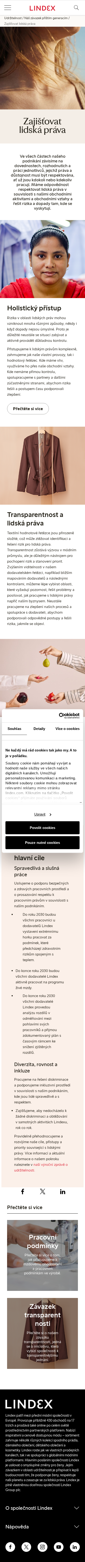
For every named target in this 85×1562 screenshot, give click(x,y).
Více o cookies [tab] (67, 729)
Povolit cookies (42, 828)
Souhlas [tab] (14, 729)
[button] (7, 7)
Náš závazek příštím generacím (46, 18)
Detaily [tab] (39, 729)
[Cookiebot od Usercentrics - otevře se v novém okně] (60, 716)
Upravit (40, 814)
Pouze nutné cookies (42, 843)
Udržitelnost (13, 18)
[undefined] (42, 1259)
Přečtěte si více (28, 408)
